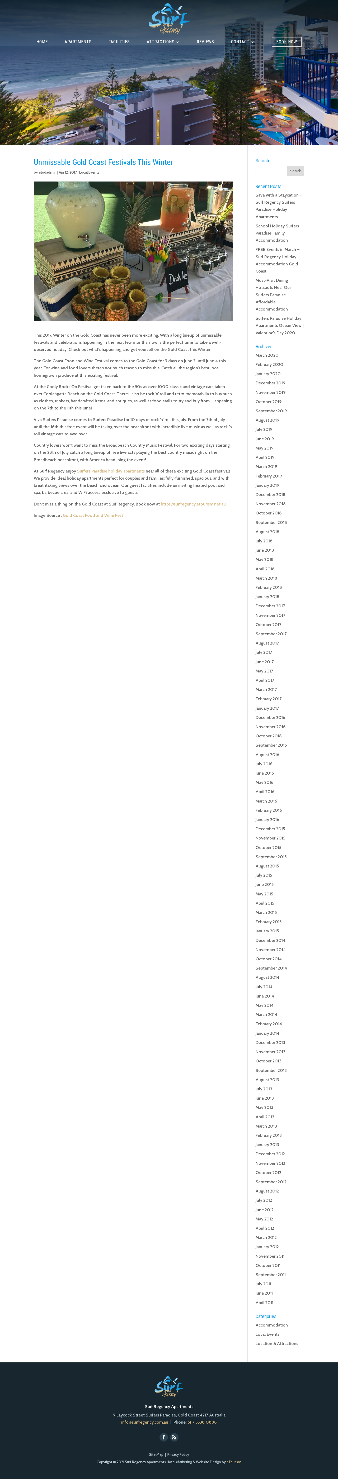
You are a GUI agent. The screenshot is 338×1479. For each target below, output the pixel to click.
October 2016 (268, 735)
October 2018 (269, 513)
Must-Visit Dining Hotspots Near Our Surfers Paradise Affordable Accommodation (273, 295)
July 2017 (264, 652)
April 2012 (265, 1228)
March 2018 (266, 578)
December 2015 (270, 828)
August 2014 (267, 977)
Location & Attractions (277, 1343)
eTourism (234, 1461)
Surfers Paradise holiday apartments (111, 471)
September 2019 (271, 410)
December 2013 (270, 1042)
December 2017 (270, 605)
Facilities (119, 42)
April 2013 (265, 1116)
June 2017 (265, 661)
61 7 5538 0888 (202, 1422)
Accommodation (272, 1325)
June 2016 (265, 773)
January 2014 (267, 1033)
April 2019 (265, 457)
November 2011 (270, 1256)
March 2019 (266, 466)
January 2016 (267, 819)
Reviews (205, 42)
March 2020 (267, 355)
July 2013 (264, 1088)
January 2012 (267, 1246)
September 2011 (271, 1274)
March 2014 (266, 1014)
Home (42, 42)
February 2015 (268, 921)
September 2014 (271, 968)
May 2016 (264, 782)
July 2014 (264, 986)
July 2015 (264, 875)
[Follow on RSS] (174, 1437)
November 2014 (271, 949)
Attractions (161, 42)
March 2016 (266, 801)
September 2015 (271, 856)
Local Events (89, 172)
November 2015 (270, 838)
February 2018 (269, 587)
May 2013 (264, 1107)
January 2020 (268, 373)
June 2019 (265, 438)
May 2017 (264, 671)
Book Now (286, 41)
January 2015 (267, 930)
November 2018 (271, 503)
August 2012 (267, 1191)
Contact (240, 42)
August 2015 (267, 866)
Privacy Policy (178, 1454)
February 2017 (268, 698)
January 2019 (267, 485)
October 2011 (268, 1265)
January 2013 (267, 1144)
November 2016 (270, 726)
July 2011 (263, 1283)
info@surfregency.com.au (144, 1422)
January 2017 (267, 708)
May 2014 (265, 1005)
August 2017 (267, 643)
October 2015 (268, 847)
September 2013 (271, 1070)
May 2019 (265, 448)
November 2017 (270, 615)
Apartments (78, 42)
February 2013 (269, 1135)
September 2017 (271, 633)
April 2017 (265, 680)
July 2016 (264, 763)
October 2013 (268, 1060)
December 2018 (270, 494)
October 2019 (269, 401)
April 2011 (264, 1302)
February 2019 (269, 476)
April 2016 (265, 791)
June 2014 (265, 996)
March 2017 (266, 689)
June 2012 (265, 1209)
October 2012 (268, 1172)
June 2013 (265, 1098)
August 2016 (267, 754)
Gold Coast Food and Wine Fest (93, 515)
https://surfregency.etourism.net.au (193, 504)
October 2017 (268, 624)
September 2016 (271, 745)
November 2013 (270, 1051)
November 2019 (271, 392)
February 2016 (269, 810)
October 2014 (269, 958)
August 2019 (267, 420)
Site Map (156, 1454)
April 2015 (265, 903)
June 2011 (264, 1293)
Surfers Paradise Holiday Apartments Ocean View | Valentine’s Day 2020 (280, 325)
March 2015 (266, 912)
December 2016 (270, 717)
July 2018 (264, 540)
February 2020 (269, 364)
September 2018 (271, 522)
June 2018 (265, 550)
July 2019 (264, 429)
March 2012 (266, 1237)
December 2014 (270, 940)
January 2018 (267, 596)
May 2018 (265, 559)
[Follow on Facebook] (163, 1437)
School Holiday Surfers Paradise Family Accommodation (277, 233)
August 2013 (267, 1079)
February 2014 (269, 1023)
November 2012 (270, 1163)
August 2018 (267, 531)
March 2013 (266, 1126)
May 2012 (264, 1219)
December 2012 (270, 1153)
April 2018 (265, 568)
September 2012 (271, 1181)
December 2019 (270, 382)
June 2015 (265, 884)
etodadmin (48, 172)
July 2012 (264, 1200)
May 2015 (264, 893)
